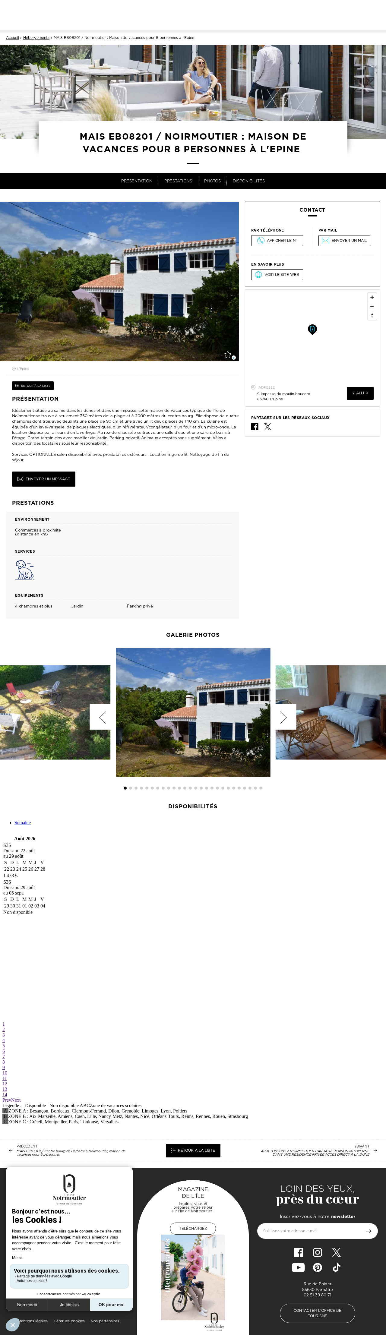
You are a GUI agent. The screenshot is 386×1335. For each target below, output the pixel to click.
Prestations (178, 181)
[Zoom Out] (372, 306)
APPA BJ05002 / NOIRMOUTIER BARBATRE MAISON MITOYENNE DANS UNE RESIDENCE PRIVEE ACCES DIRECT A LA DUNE (315, 1153)
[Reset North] (372, 315)
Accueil (12, 37)
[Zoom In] (372, 297)
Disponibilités (249, 181)
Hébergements (36, 37)
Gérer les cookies (69, 1321)
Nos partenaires (105, 1321)
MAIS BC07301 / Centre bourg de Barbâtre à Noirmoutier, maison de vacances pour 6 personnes (71, 1153)
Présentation (136, 181)
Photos (212, 181)
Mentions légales (33, 1321)
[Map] (312, 335)
